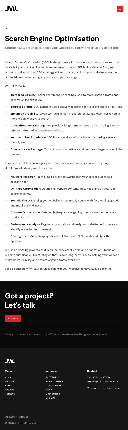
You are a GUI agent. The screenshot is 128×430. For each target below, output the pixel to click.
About (8, 385)
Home (8, 377)
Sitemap (23, 416)
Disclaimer (11, 416)
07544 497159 (101, 377)
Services (10, 381)
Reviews (9, 389)
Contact (13, 318)
